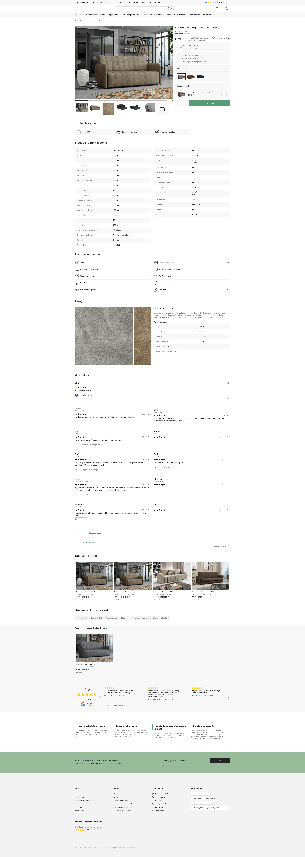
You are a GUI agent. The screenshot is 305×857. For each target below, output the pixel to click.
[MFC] (196, 192)
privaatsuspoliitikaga (180, 766)
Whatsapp (159, 810)
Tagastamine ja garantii (123, 804)
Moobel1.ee (79, 21)
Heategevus (79, 797)
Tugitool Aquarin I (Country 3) (198, 93)
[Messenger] (224, 848)
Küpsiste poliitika (129, 848)
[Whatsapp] (228, 848)
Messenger (159, 807)
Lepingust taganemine (122, 810)
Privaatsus (102, 848)
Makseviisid (118, 797)
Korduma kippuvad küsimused (125, 807)
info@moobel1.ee (162, 804)
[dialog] (195, 46)
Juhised (194, 214)
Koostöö (78, 807)
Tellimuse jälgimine (121, 800)
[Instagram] (216, 848)
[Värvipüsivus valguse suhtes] (179, 351)
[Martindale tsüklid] (171, 341)
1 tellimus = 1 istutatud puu (85, 800)
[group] (121, 695)
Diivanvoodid (104, 21)
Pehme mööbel (91, 21)
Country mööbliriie (164, 308)
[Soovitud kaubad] (222, 8)
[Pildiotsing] (168, 8)
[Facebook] (212, 848)
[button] (217, 8)
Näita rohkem (88, 543)
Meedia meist (80, 804)
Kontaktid (79, 814)
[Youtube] (220, 848)
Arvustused (79, 810)
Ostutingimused (115, 848)
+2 (168, 597)
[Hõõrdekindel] (168, 346)
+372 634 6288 (161, 797)
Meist (77, 794)
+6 (90, 597)
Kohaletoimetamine (121, 794)
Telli (220, 761)
